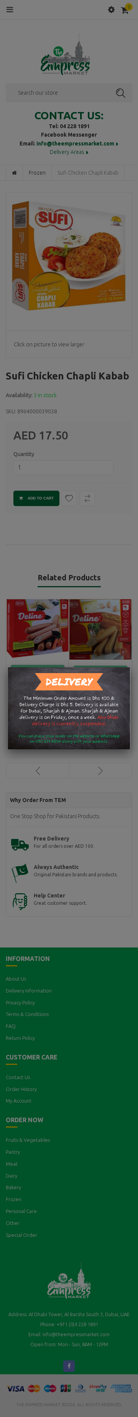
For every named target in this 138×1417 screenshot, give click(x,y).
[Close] (130, 667)
